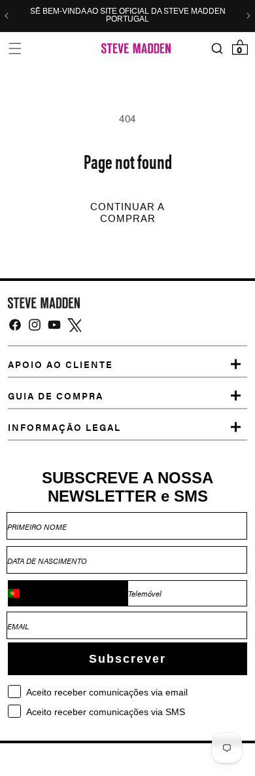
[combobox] (68, 593)
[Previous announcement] (6, 15)
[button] (14, 48)
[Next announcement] (248, 15)
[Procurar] (216, 48)
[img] (15, 325)
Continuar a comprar (127, 212)
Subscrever (127, 658)
